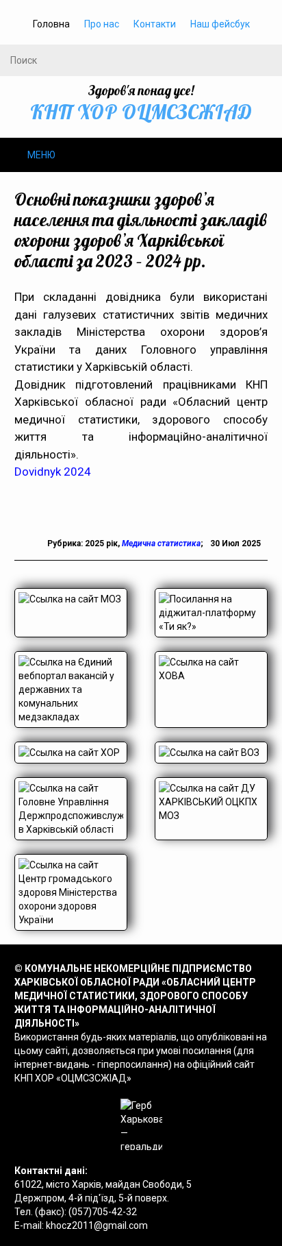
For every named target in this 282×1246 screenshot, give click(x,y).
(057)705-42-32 (102, 1211)
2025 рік (101, 543)
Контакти (154, 24)
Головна (51, 24)
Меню (41, 154)
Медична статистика (161, 543)
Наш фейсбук (220, 24)
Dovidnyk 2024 (52, 471)
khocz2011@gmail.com (97, 1225)
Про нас (101, 24)
